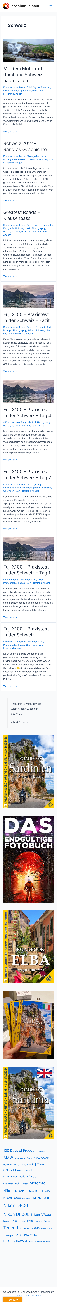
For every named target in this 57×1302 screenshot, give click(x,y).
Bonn (30, 1158)
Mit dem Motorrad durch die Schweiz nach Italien (22, 74)
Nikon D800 (15, 1205)
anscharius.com (25, 6)
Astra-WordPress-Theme (28, 1295)
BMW (8, 1157)
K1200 (31, 1176)
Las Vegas (8, 1183)
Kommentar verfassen (14, 87)
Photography (21, 90)
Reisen (21, 159)
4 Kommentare (11, 422)
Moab (25, 1183)
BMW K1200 (20, 1158)
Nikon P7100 (27, 1221)
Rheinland (46, 487)
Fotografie (33, 156)
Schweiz (30, 159)
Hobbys (19, 228)
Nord (22, 487)
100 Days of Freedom (39, 87)
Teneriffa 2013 (31, 1228)
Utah (30, 1241)
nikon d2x (33, 1191)
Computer (48, 225)
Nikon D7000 (41, 1215)
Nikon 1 (21, 1191)
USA (18, 1235)
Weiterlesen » (10, 131)
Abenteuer (43, 1151)
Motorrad (8, 90)
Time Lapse (8, 1235)
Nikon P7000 (10, 1221)
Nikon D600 (27, 1198)
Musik (27, 228)
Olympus (39, 1221)
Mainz (18, 1183)
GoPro (7, 1170)
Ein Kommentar (11, 579)
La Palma (41, 1177)
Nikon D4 (45, 1191)
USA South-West (15, 1241)
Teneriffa (12, 1227)
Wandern (38, 1241)
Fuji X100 (38, 1164)
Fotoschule (21, 1165)
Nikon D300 (12, 1198)
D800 (37, 1158)
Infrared (17, 1170)
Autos (38, 225)
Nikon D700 (41, 1198)
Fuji (49, 327)
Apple (31, 225)
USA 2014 (30, 1235)
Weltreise (33, 90)
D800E (45, 1158)
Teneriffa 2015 (46, 1229)
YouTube (46, 1242)
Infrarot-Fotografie (14, 1176)
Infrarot (27, 1170)
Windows (26, 231)
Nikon (43, 156)
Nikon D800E (16, 1214)
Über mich (41, 159)
